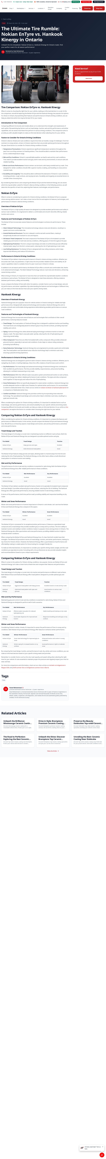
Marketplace (20, 8)
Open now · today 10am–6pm (24, 2)
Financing (75, 8)
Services (31, 8)
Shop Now (99, 8)
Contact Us (67, 8)
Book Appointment (98, 1)
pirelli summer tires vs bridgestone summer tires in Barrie (30, 667)
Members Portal (50, 8)
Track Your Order (86, 1)
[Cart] (80, 8)
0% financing (76, 1)
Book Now (89, 78)
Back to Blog (7, 19)
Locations (40, 8)
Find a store (67, 2)
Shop (10, 8)
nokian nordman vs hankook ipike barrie (53, 388)
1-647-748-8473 (7, 2)
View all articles (52, 751)
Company (59, 8)
